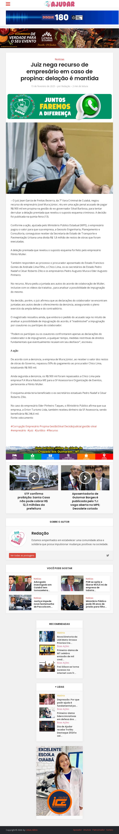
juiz (31, 430)
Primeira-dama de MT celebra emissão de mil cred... (67, 655)
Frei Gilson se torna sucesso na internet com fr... (68, 670)
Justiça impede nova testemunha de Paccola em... (44, 604)
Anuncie (87, 829)
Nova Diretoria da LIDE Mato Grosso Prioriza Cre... (67, 640)
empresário (19, 430)
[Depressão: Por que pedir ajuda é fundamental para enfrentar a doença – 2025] (48, 699)
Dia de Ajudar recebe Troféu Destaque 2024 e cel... (67, 731)
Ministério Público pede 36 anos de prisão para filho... (96, 604)
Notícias (59, 59)
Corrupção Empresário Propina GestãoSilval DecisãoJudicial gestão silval (55, 426)
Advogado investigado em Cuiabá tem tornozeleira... (43, 586)
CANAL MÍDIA (31, 830)
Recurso (53, 430)
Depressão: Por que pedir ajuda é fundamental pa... (68, 702)
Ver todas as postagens (22, 555)
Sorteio (109, 829)
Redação (65, 86)
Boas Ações (63, 646)
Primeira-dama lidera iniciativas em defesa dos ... (66, 716)
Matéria (61, 632)
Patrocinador (99, 829)
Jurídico (41, 430)
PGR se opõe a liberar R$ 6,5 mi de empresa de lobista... (96, 586)
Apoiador (77, 829)
